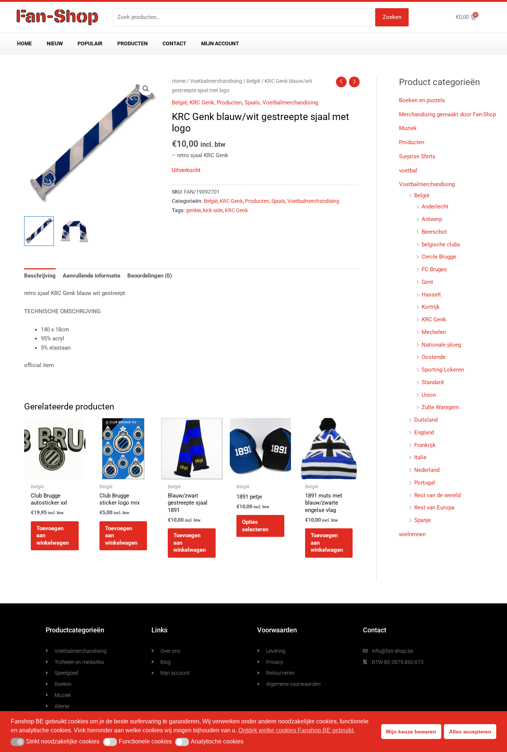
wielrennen (412, 534)
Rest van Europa (434, 507)
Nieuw (55, 43)
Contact (174, 43)
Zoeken (392, 17)
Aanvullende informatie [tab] (91, 275)
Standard (433, 382)
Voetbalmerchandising (216, 81)
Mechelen (434, 332)
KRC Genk (202, 102)
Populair (90, 43)
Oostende (433, 357)
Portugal (424, 482)
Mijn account (220, 43)
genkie (193, 210)
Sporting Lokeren (443, 369)
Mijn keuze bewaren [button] (411, 732)
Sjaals (252, 102)
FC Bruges (434, 269)
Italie (420, 457)
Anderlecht (435, 206)
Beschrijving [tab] (40, 275)
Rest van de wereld (437, 495)
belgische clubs (441, 244)
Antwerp (432, 219)
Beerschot (434, 231)
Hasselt (431, 294)
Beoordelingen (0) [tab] (149, 275)
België (253, 81)
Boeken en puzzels (422, 100)
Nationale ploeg (441, 344)
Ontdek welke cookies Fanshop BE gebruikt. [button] (296, 730)
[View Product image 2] (74, 231)
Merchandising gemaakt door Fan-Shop (447, 114)
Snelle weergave (55, 472)
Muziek (408, 128)
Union (429, 395)
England (424, 432)
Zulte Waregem (440, 407)
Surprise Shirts (417, 156)
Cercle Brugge (439, 256)
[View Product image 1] (39, 231)
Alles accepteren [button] (470, 732)
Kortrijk (431, 307)
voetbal (408, 170)
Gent (427, 282)
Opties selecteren (255, 526)
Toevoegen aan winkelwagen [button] (52, 535)
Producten (132, 43)
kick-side (213, 210)
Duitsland (426, 419)
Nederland (426, 470)
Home (24, 43)
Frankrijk (425, 445)
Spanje (422, 520)
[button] (146, 88)
